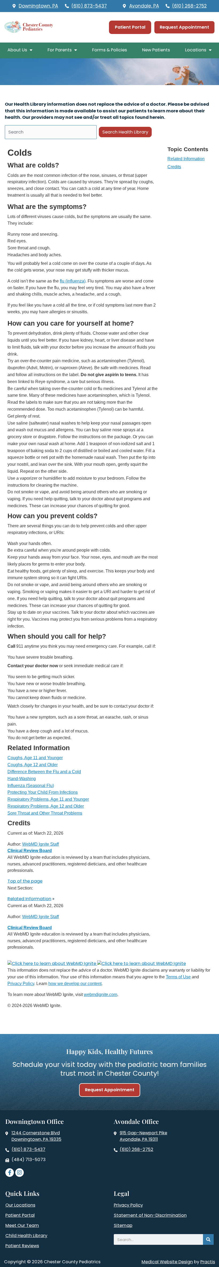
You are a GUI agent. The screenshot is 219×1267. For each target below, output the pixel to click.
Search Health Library (125, 132)
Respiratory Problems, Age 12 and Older (45, 806)
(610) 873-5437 (28, 1149)
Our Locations (20, 1205)
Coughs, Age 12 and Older (32, 764)
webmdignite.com (100, 994)
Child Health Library (26, 1235)
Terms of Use (178, 976)
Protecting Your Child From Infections (42, 792)
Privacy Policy (20, 983)
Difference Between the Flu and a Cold (44, 771)
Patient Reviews (22, 1246)
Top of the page (24, 881)
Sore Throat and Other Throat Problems (44, 813)
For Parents (60, 50)
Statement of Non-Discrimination (150, 1215)
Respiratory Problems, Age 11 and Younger (48, 799)
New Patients (156, 50)
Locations (195, 50)
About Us (17, 50)
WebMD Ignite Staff (40, 916)
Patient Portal (20, 1215)
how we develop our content (74, 983)
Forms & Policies (109, 50)
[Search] (208, 1239)
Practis (207, 1262)
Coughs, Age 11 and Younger (35, 757)
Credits (174, 166)
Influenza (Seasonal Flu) (30, 785)
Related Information (186, 158)
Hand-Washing (21, 778)
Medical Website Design (167, 1262)
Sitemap (123, 1225)
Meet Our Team (22, 1225)
